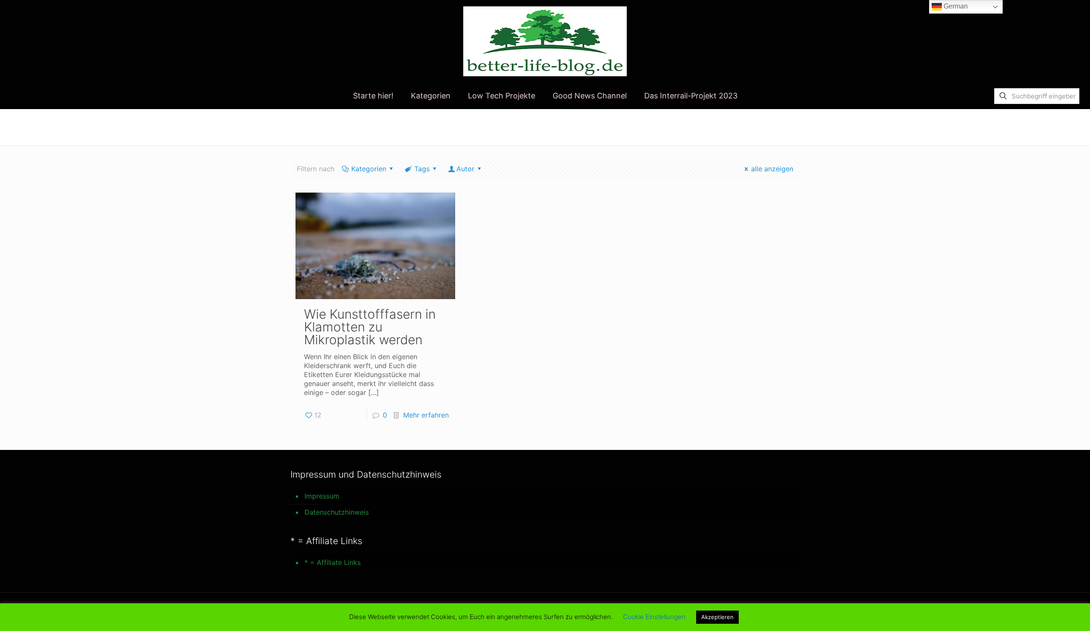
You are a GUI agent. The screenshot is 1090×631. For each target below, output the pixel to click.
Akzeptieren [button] (717, 617)
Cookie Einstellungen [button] (654, 617)
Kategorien (368, 168)
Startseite (718, 126)
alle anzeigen (772, 168)
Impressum (321, 496)
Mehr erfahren (426, 415)
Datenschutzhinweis (336, 512)
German (955, 6)
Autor (465, 168)
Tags (422, 168)
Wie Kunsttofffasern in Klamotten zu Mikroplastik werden (370, 326)
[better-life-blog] (545, 41)
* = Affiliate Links (332, 562)
